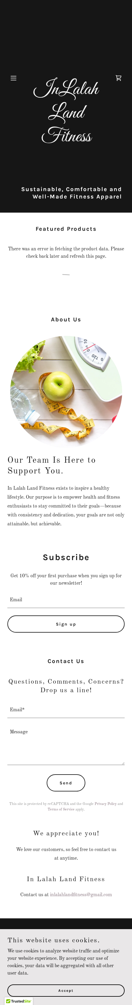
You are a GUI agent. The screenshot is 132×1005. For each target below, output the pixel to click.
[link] (65, 140)
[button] (16, 78)
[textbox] (66, 600)
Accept (66, 990)
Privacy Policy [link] (106, 804)
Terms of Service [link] (61, 809)
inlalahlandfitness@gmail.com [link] (81, 895)
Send (66, 783)
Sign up (66, 624)
